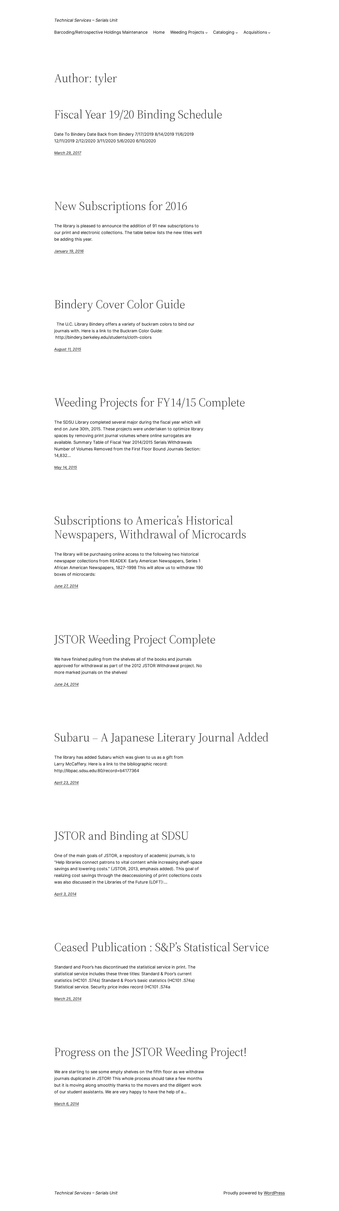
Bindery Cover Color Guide (119, 304)
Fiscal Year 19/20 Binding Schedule (138, 114)
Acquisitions (255, 32)
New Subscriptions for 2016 (120, 206)
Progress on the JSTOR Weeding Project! (150, 1052)
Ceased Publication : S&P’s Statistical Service (161, 947)
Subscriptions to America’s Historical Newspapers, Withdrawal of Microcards (150, 527)
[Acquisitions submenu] (269, 32)
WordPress (274, 1192)
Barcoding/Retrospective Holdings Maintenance (101, 32)
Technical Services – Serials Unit (86, 20)
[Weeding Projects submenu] (206, 32)
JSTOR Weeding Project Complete (134, 639)
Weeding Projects (187, 32)
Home (159, 32)
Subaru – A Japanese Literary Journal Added (161, 737)
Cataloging (223, 32)
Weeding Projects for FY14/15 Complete (149, 402)
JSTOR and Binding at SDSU (121, 835)
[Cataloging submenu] (236, 32)
